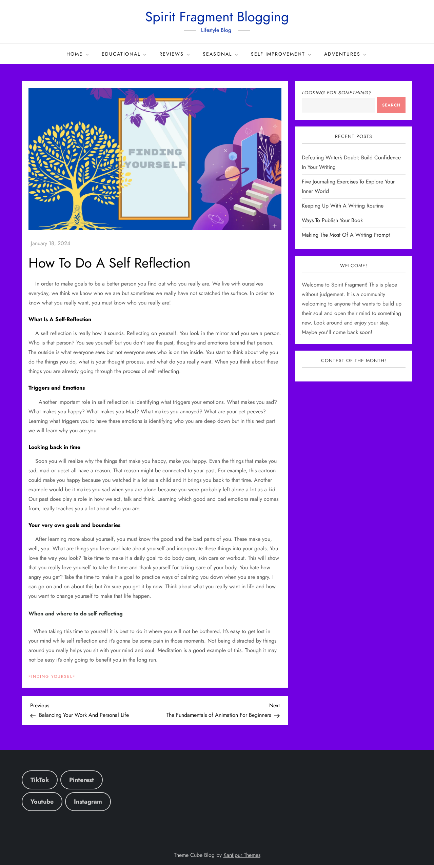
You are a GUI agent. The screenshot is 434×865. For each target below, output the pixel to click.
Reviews (171, 54)
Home (74, 54)
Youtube (42, 801)
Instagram (88, 801)
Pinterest (81, 779)
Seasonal (217, 54)
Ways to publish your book (332, 220)
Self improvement (278, 54)
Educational (121, 54)
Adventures (342, 54)
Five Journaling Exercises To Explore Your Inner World (348, 186)
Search (391, 105)
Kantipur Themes (241, 855)
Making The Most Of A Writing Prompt (346, 235)
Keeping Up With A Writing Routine (342, 206)
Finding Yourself (51, 677)
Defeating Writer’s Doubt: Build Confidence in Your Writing (351, 162)
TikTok (40, 779)
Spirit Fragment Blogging (217, 16)
